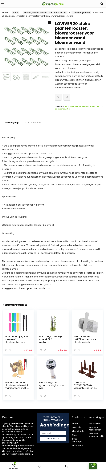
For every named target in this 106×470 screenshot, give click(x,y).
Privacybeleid (95, 423)
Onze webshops (77, 440)
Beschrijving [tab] (11, 122)
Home (5, 12)
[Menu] (3, 3)
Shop (15, 12)
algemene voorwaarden (95, 428)
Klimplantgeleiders (81, 12)
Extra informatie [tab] (33, 122)
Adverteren (77, 445)
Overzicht (76, 427)
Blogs (74, 435)
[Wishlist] (39, 466)
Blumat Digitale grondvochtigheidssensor (51, 385)
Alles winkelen (78, 431)
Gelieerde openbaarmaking (97, 435)
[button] (49, 22)
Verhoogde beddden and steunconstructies (45, 12)
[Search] (101, 3)
